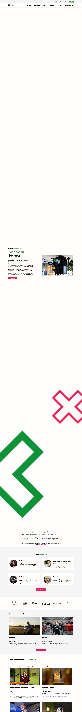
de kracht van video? (42, 544)
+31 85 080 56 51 (25, 1)
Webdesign (52, 5)
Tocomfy (46, 538)
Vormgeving (44, 5)
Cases (61, 1)
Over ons (55, 1)
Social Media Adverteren (69, 5)
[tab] (13, 666)
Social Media (59, 5)
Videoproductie (37, 5)
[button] (25, 626)
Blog (65, 1)
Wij (21, 534)
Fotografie (29, 5)
